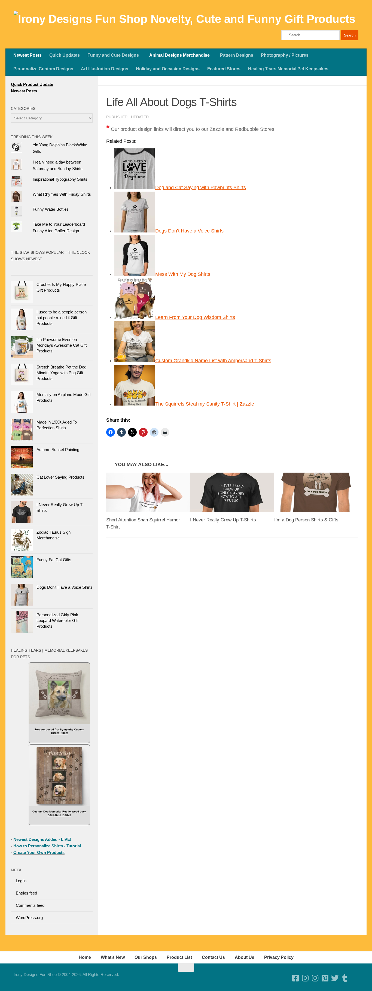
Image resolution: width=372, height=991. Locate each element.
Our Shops (146, 957)
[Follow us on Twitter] (335, 978)
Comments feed (30, 905)
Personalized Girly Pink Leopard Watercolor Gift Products (57, 620)
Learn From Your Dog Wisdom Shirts (195, 317)
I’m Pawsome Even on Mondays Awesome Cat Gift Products (61, 345)
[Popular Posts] (31, 270)
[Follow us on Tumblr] (345, 978)
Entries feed (26, 893)
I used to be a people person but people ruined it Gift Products (61, 318)
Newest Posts (27, 55)
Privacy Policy (279, 957)
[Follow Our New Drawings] (305, 978)
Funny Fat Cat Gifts (53, 559)
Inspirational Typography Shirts (60, 179)
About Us (244, 957)
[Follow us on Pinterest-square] (325, 978)
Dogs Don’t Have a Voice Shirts (189, 231)
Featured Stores (223, 69)
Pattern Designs (236, 55)
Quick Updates (64, 55)
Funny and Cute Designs (113, 55)
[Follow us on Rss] (354, 978)
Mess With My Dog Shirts (182, 274)
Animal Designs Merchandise (179, 55)
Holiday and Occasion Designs (168, 69)
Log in (21, 880)
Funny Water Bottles (51, 209)
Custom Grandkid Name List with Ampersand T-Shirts (213, 360)
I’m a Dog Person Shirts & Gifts (306, 519)
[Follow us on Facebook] (296, 978)
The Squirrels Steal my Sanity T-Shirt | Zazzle (204, 404)
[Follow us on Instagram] (315, 978)
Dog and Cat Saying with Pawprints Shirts (200, 187)
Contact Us (213, 957)
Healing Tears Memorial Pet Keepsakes (288, 69)
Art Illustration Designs (104, 69)
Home (85, 957)
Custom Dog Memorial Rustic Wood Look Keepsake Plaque (59, 813)
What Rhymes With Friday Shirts (62, 194)
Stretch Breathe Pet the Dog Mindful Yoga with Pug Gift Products (61, 373)
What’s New (113, 957)
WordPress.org (29, 917)
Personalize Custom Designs (43, 69)
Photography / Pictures (285, 55)
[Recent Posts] (72, 270)
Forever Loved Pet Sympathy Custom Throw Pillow (59, 731)
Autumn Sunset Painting (57, 449)
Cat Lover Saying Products (60, 477)
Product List (179, 957)
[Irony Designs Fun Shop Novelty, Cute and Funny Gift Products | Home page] (184, 19)
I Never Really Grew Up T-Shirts (223, 519)
